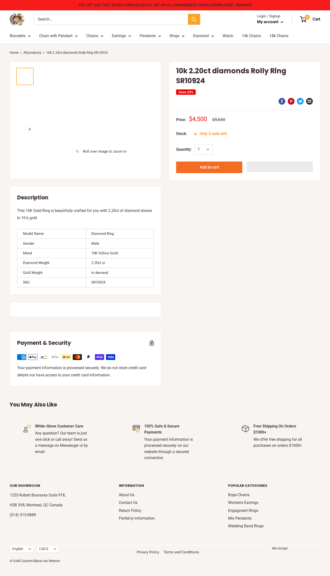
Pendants (148, 36)
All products (32, 52)
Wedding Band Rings (246, 526)
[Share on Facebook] (282, 101)
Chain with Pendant (55, 36)
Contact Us (128, 502)
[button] (280, 167)
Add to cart (209, 167)
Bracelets (17, 36)
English (17, 549)
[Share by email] (309, 101)
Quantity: (184, 149)
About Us (126, 495)
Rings (174, 36)
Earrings (119, 36)
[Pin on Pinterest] (291, 101)
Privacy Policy (148, 552)
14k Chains (251, 36)
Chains (92, 36)
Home (14, 52)
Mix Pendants (239, 518)
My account (268, 21)
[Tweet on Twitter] (300, 101)
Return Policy (130, 510)
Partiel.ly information (137, 518)
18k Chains (278, 36)
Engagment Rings (243, 510)
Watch (227, 36)
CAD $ (43, 549)
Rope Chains (239, 495)
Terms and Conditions (181, 552)
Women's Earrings (243, 502)
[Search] (194, 19)
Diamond (201, 36)
